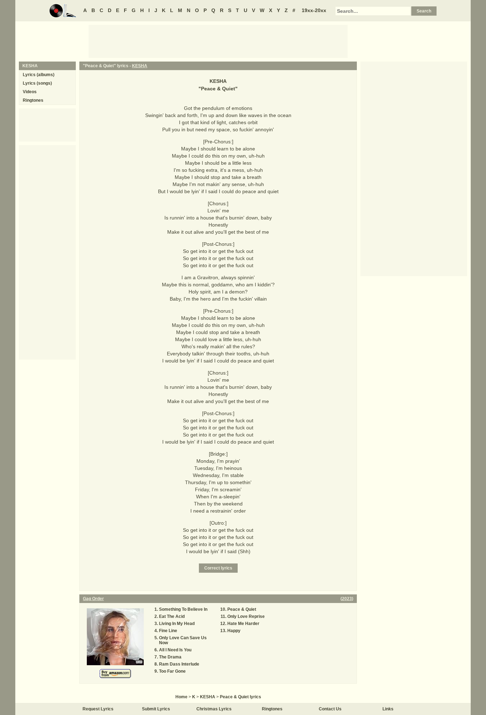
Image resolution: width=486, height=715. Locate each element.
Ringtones (33, 100)
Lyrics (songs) (37, 83)
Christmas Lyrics (214, 708)
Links (387, 708)
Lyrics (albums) (38, 74)
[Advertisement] (218, 41)
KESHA (139, 65)
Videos (30, 91)
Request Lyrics (98, 708)
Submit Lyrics (156, 708)
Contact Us (330, 708)
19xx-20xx (314, 10)
